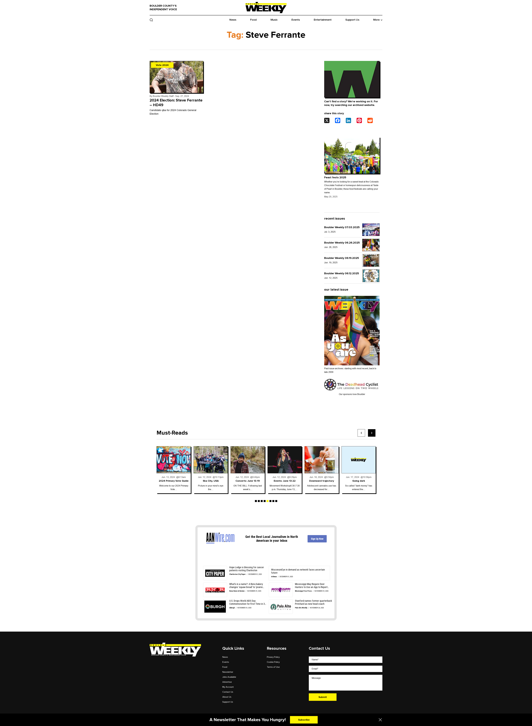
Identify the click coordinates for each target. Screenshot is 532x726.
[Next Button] (371, 433)
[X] (326, 120)
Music (274, 19)
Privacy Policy (273, 657)
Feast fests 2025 (335, 177)
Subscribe (304, 719)
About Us (226, 697)
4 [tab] (265, 501)
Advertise (227, 682)
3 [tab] (262, 501)
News (232, 19)
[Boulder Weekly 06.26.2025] (371, 245)
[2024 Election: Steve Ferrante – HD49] (176, 77)
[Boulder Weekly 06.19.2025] (371, 260)
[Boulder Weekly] (266, 7)
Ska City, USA (174, 480)
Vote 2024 (162, 65)
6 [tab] (270, 501)
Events (295, 19)
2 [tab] (259, 501)
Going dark (321, 480)
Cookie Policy (273, 662)
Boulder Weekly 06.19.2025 (341, 258)
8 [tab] (276, 501)
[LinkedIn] (348, 120)
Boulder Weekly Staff (163, 96)
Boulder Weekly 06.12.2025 (341, 273)
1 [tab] (256, 501)
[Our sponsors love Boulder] (352, 384)
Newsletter (227, 672)
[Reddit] (370, 120)
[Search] (151, 20)
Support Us (352, 19)
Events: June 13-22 (248, 480)
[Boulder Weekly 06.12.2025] (371, 276)
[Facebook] (337, 120)
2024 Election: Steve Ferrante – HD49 (176, 102)
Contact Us (227, 692)
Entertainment (323, 19)
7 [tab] (273, 501)
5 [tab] (267, 501)
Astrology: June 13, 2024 (358, 480)
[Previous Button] (361, 433)
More (376, 19)
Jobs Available (229, 677)
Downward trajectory (284, 480)
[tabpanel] (173, 469)
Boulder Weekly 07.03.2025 (342, 227)
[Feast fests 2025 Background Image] (352, 155)
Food (253, 19)
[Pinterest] (359, 120)
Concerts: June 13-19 (211, 480)
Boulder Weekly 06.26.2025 (342, 242)
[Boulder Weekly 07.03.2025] (371, 229)
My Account (228, 687)
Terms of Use (273, 667)
